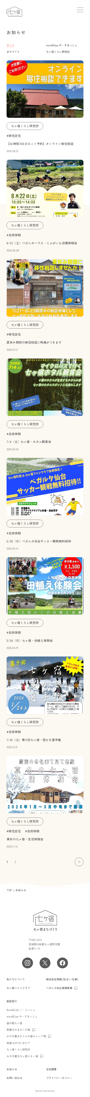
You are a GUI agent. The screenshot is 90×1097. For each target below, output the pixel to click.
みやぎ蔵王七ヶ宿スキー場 (22, 1056)
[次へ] (79, 862)
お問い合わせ (14, 1078)
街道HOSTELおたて (18, 1043)
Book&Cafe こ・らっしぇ (21, 1010)
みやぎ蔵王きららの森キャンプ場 (26, 1036)
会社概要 (51, 1069)
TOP (9, 890)
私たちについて (16, 979)
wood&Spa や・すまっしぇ (61, 45)
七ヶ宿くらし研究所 (58, 51)
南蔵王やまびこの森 (18, 1029)
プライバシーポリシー (59, 1078)
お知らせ (12, 1069)
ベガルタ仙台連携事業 (59, 988)
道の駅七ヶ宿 (14, 1023)
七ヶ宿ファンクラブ (18, 988)
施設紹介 (12, 1001)
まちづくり (13, 51)
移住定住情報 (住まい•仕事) (62, 979)
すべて (10, 45)
